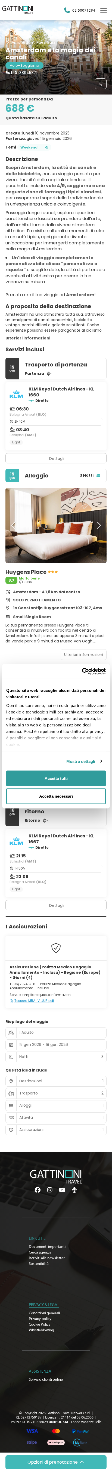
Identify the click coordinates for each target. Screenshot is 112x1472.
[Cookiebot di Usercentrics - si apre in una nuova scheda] (82, 671)
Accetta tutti (56, 778)
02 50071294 (83, 10)
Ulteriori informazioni (27, 338)
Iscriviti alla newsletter (47, 1258)
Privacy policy (40, 1319)
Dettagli (56, 458)
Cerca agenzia (40, 1252)
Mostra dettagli (80, 761)
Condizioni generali (44, 1313)
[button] (13, 525)
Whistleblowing (41, 1330)
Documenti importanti (47, 1247)
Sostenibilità (39, 1264)
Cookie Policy (40, 1324)
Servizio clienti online (46, 1379)
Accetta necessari (56, 796)
